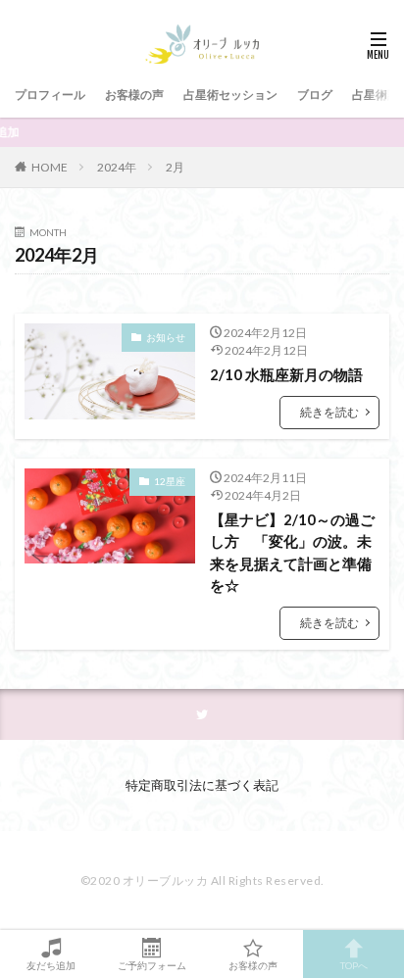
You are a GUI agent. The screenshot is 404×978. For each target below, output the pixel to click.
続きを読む (329, 412)
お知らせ (165, 337)
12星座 (169, 481)
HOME (49, 166)
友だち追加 (51, 964)
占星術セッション (230, 94)
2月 (175, 167)
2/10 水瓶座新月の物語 (286, 374)
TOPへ (354, 964)
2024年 (116, 167)
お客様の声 (134, 94)
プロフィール (50, 94)
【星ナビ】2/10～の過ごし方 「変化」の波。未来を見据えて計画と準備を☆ (292, 553)
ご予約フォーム (152, 964)
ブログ (314, 94)
